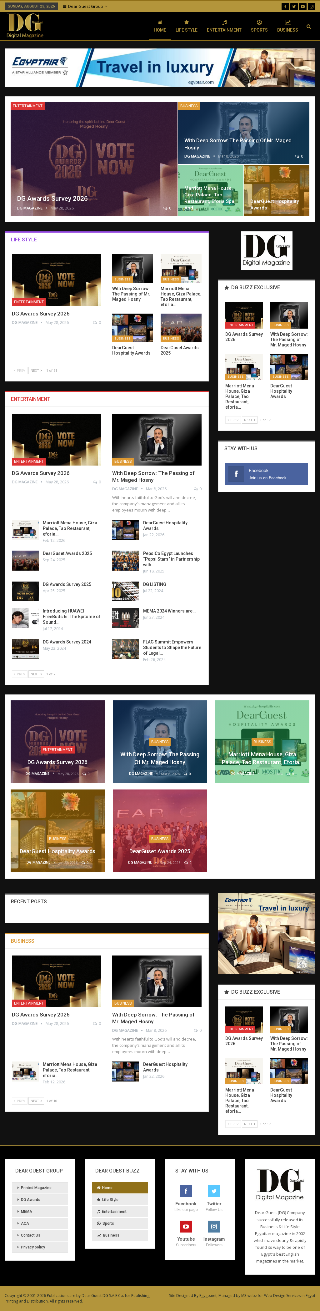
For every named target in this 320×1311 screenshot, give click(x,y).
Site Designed (181, 1295)
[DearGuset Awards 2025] (181, 328)
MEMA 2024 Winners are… (169, 610)
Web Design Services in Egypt (289, 1295)
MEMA (26, 1211)
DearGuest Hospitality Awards (57, 851)
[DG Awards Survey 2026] (94, 159)
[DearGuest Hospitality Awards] (276, 190)
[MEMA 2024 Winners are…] (125, 618)
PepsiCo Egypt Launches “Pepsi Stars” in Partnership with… (171, 559)
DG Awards (30, 1200)
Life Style (187, 30)
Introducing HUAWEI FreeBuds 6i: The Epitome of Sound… (71, 616)
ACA (25, 1223)
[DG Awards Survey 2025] (25, 592)
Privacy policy (33, 1247)
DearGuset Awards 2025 (67, 553)
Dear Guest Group (85, 6)
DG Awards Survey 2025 (67, 584)
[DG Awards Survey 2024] (25, 649)
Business (287, 30)
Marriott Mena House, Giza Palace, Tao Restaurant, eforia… (70, 528)
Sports (259, 30)
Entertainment (224, 30)
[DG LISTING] (125, 592)
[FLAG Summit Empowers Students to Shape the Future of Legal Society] (125, 649)
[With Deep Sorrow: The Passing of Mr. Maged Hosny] (244, 133)
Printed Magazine (36, 1188)
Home (160, 30)
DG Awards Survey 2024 (67, 641)
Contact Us (30, 1235)
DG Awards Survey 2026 (52, 198)
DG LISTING (154, 584)
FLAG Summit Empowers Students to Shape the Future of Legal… (172, 647)
